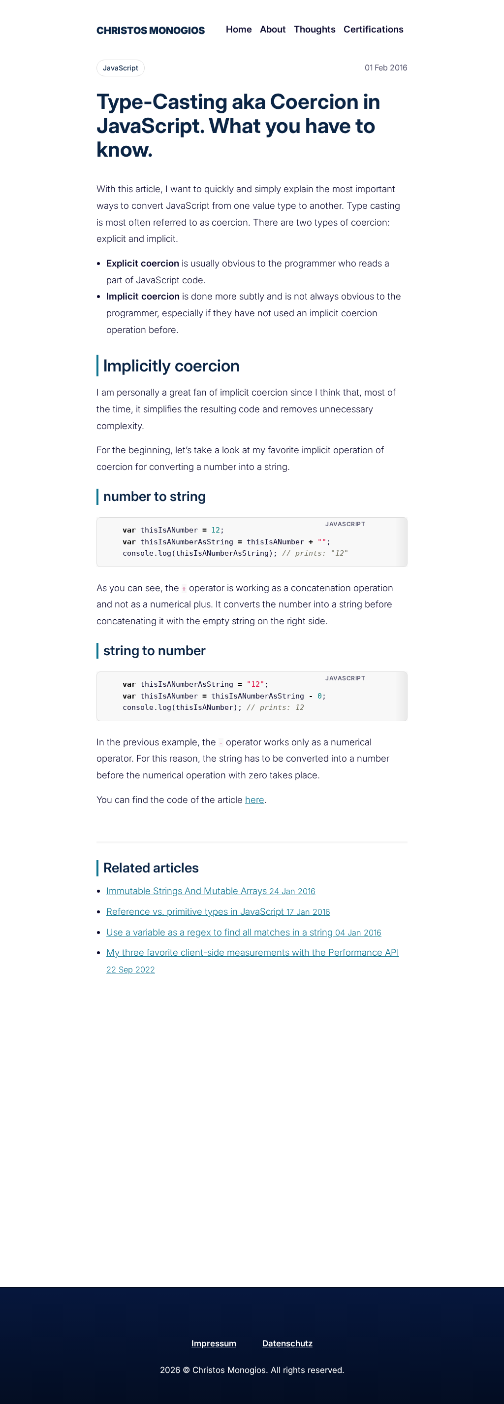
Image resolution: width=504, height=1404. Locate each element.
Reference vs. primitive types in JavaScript (218, 911)
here (254, 799)
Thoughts (315, 29)
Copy (390, 527)
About (273, 29)
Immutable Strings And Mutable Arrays (210, 891)
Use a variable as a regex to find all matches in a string (243, 932)
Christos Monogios (150, 30)
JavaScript (120, 68)
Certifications (374, 29)
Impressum (213, 1343)
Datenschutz (287, 1343)
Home (239, 29)
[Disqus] (252, 1159)
